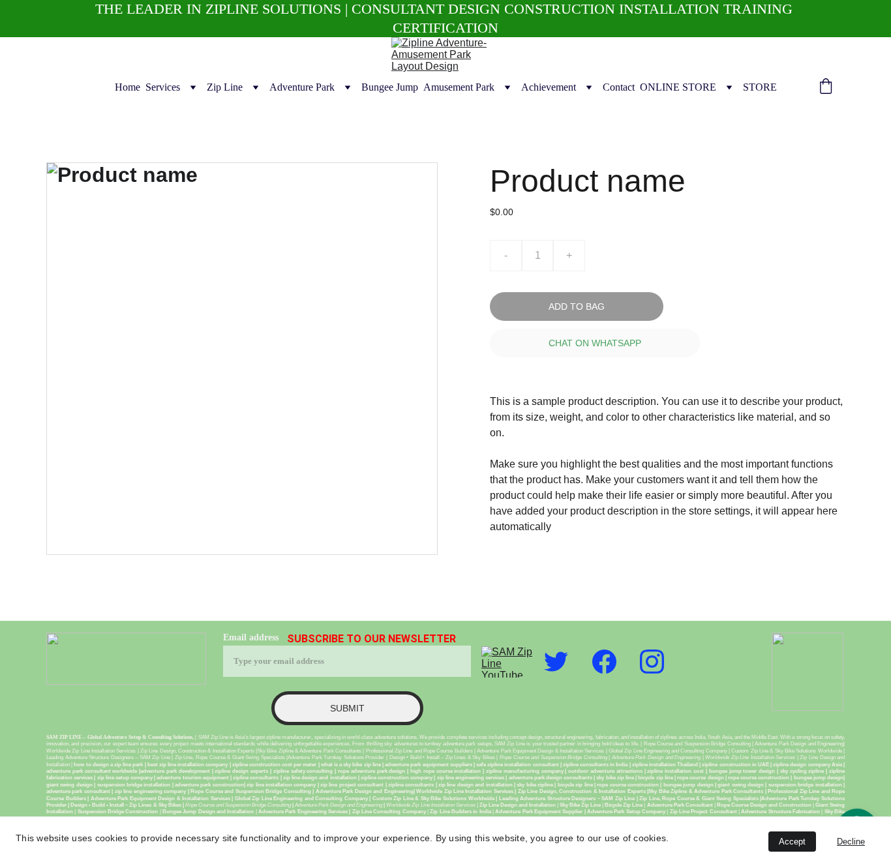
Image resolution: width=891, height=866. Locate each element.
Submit (347, 708)
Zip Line (225, 87)
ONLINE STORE (678, 87)
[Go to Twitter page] (556, 662)
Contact (619, 87)
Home (127, 87)
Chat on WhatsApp (595, 343)
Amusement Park (458, 87)
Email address (251, 637)
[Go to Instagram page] (652, 662)
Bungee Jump (389, 87)
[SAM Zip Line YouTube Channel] (507, 662)
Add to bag (577, 306)
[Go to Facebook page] (604, 662)
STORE (760, 87)
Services (162, 87)
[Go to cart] (825, 87)
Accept (792, 841)
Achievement (548, 87)
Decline (851, 841)
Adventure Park (302, 87)
